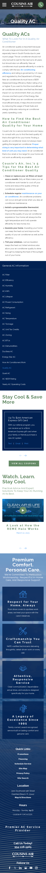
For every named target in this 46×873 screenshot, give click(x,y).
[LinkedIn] (20, 868)
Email (18, 443)
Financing (23, 759)
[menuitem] (23, 275)
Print (26, 443)
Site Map (23, 768)
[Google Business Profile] (25, 868)
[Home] (22, 5)
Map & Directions (23, 797)
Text (10, 443)
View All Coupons (24, 463)
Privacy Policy (22, 773)
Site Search (22, 778)
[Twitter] (15, 868)
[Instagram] (36, 868)
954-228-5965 (22, 847)
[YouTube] (31, 868)
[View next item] (25, 455)
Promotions (23, 754)
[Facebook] (9, 868)
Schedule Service (23, 764)
